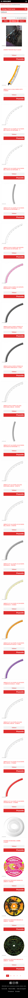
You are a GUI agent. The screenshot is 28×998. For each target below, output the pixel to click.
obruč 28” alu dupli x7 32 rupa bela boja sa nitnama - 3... (14, 129)
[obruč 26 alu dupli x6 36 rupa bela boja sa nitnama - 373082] (14, 233)
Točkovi (14, 55)
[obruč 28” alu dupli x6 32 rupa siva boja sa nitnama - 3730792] (14, 431)
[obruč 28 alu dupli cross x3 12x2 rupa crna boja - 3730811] (14, 312)
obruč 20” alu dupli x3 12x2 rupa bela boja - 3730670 (13, 723)
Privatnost (11, 991)
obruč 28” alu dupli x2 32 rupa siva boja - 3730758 (14, 564)
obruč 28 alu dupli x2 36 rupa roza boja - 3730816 (13, 287)
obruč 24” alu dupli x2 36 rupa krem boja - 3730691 (14, 604)
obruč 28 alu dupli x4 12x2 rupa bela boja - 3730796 (12, 406)
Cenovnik (4, 988)
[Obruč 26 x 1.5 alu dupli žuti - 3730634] (14, 75)
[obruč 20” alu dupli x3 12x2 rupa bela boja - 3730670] (14, 708)
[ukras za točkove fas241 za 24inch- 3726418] (14, 866)
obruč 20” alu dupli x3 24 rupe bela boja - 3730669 (14, 762)
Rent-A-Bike (12, 988)
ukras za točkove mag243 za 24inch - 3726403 (13, 920)
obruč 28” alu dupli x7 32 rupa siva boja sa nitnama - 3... (14, 208)
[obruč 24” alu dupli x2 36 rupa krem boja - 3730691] (14, 589)
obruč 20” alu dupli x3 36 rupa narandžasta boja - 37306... (14, 643)
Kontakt (17, 991)
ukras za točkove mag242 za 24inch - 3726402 (13, 960)
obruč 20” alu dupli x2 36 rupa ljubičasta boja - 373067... (14, 683)
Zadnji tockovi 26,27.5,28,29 (12, 49)
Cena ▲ (14, 21)
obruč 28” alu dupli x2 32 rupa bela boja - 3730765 (14, 525)
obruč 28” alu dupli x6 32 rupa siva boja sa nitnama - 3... (14, 446)
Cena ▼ (22, 21)
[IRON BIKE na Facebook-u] (11, 982)
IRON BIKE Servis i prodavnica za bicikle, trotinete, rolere (14, 986)
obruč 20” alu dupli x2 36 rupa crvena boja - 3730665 (14, 802)
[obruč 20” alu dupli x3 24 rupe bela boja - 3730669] (14, 747)
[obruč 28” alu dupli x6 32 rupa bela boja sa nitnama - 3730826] (14, 154)
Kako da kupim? (21, 988)
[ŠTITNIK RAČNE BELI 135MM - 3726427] (14, 827)
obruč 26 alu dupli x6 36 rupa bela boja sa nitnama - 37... (13, 248)
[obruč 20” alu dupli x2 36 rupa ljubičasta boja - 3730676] (14, 668)
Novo (5, 21)
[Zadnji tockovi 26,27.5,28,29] (14, 36)
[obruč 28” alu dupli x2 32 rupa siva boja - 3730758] (14, 550)
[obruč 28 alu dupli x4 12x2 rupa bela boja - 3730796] (14, 392)
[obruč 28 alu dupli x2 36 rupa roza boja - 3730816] (14, 273)
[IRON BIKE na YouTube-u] (17, 982)
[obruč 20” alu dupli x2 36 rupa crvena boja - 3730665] (14, 787)
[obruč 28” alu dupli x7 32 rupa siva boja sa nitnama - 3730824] (14, 194)
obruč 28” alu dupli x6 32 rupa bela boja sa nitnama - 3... (14, 169)
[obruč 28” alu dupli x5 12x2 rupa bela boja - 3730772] (14, 471)
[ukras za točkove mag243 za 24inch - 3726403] (14, 906)
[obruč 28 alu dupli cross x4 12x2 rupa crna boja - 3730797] (14, 352)
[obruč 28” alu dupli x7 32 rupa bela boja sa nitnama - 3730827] (14, 115)
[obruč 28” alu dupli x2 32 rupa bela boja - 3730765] (14, 510)
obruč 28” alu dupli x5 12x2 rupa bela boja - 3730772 (13, 485)
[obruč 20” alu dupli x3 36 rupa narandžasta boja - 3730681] (14, 629)
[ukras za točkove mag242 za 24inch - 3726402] (14, 945)
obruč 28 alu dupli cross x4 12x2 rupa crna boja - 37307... (13, 367)
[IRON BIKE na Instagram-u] (14, 982)
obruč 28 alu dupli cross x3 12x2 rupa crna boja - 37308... (13, 327)
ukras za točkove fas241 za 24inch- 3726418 (13, 881)
